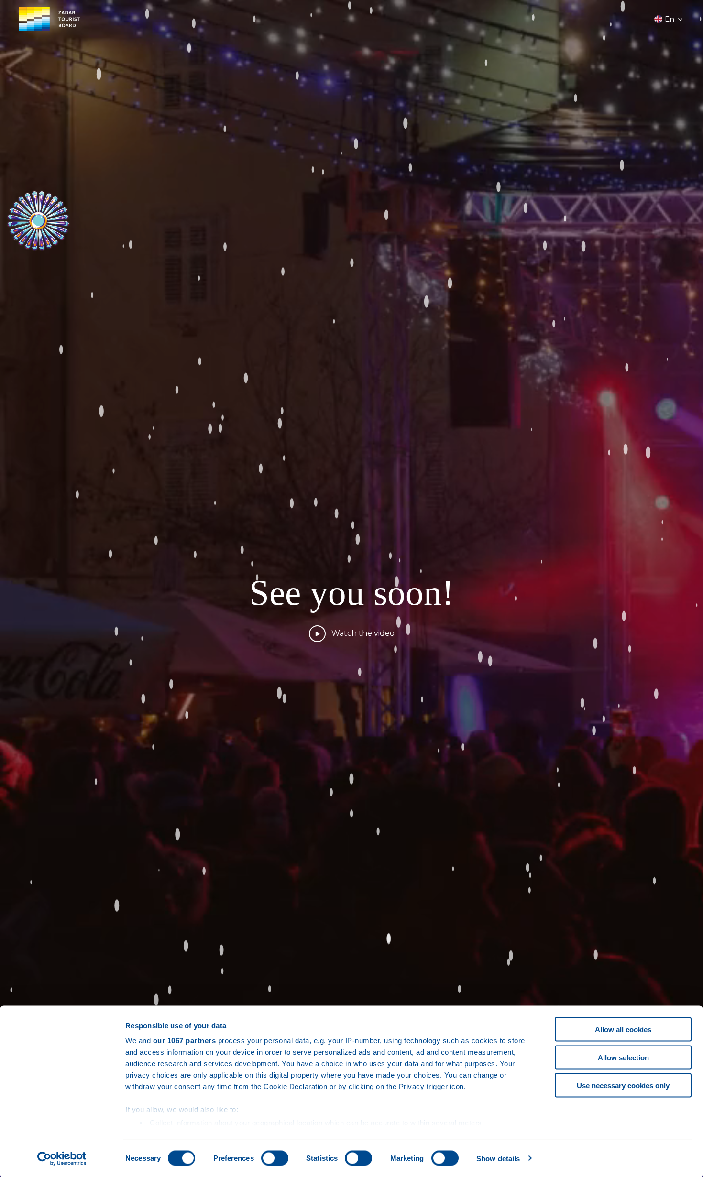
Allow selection (623, 1057)
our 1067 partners (184, 1040)
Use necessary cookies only (623, 1085)
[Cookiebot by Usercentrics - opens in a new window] (62, 1158)
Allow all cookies (623, 1029)
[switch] (274, 1158)
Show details (498, 1158)
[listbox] (669, 19)
